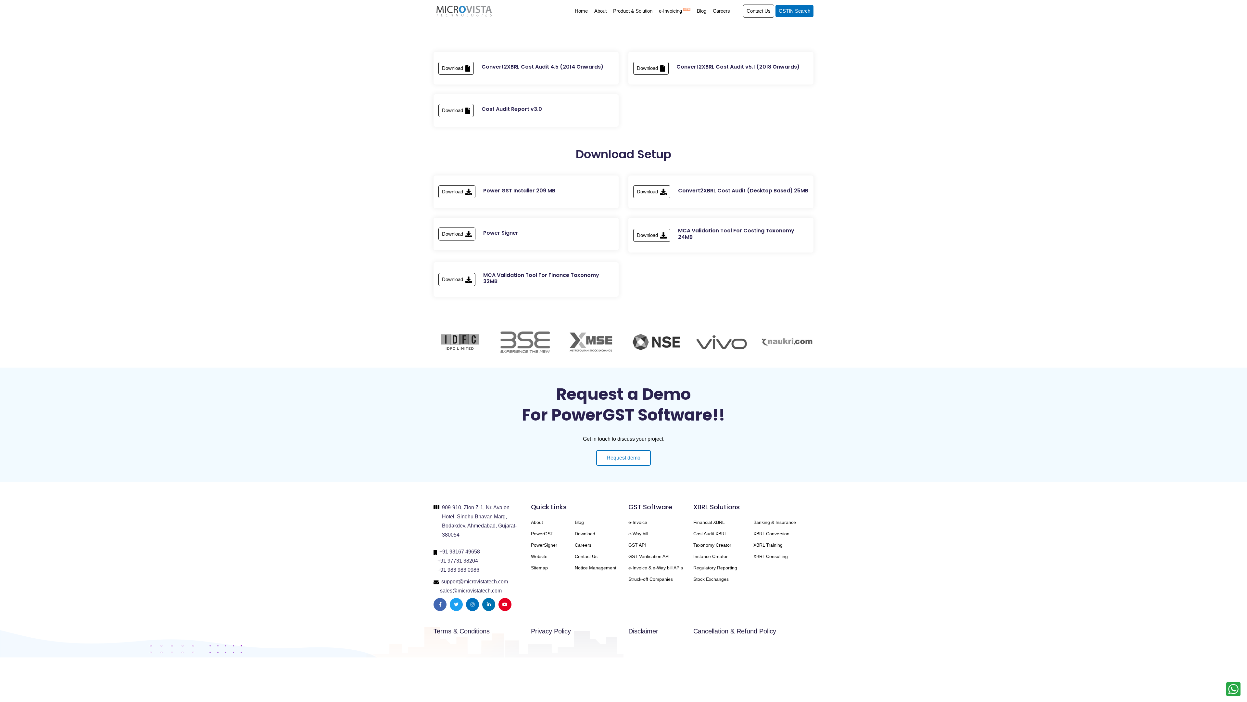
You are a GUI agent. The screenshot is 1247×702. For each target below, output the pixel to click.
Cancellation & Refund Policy (734, 631)
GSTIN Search (794, 11)
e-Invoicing (671, 11)
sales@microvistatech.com (471, 590)
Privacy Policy (551, 631)
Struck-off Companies (650, 579)
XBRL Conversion (771, 533)
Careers (721, 11)
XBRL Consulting (770, 556)
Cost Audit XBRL (710, 533)
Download (453, 68)
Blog (701, 11)
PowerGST (542, 533)
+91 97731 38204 (457, 561)
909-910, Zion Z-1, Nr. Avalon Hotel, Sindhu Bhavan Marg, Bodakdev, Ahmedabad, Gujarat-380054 (479, 521)
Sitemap (539, 567)
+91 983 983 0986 (458, 570)
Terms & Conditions (462, 631)
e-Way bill (638, 533)
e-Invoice (637, 522)
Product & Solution (632, 11)
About (600, 11)
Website (539, 556)
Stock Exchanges (711, 579)
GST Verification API (649, 556)
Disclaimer (643, 631)
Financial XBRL (709, 522)
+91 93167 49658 (459, 551)
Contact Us (759, 11)
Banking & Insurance (774, 522)
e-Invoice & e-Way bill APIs (655, 567)
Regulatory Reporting (715, 567)
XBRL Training (768, 545)
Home (581, 11)
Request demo (623, 458)
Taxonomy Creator (712, 545)
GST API (637, 545)
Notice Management (595, 567)
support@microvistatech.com (474, 581)
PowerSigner (544, 545)
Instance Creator (710, 556)
